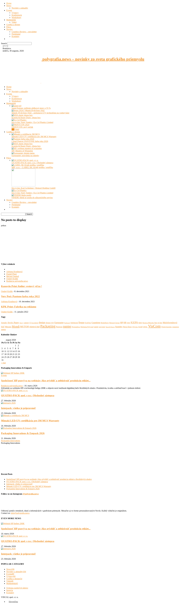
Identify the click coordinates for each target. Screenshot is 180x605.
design (42, 322)
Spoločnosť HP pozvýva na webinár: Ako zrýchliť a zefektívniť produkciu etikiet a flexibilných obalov (49, 479)
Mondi (16, 326)
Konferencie (17, 15)
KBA (140, 323)
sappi (96, 327)
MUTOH (24, 326)
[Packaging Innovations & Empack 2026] (18, 428)
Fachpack (67, 323)
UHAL (145, 327)
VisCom (154, 326)
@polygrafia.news (31, 494)
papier (67, 326)
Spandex (118, 327)
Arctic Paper (13, 322)
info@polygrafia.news (20, 513)
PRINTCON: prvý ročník (22, 127)
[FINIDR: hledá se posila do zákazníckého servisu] (21, 195)
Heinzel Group (114, 323)
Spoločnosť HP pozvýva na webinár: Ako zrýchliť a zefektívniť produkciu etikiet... (46, 380)
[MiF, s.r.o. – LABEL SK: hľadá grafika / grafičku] (28, 165)
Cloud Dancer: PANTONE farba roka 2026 (30, 141)
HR (125, 322)
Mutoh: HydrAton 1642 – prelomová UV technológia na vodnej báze (40, 113)
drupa (48, 323)
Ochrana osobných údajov (17, 588)
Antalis (4, 323)
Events (9, 10)
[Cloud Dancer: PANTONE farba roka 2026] (23, 139)
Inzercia (9, 590)
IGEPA (134, 322)
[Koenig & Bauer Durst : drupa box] (22, 115)
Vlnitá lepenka (166, 327)
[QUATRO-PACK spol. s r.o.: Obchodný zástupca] (25, 160)
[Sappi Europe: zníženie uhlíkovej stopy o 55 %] (16, 106)
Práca (8, 27)
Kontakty (15, 36)
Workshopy (16, 17)
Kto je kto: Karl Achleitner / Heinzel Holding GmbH (33, 188)
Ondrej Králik (12, 279)
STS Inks (135, 327)
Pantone (59, 327)
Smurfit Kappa (110, 327)
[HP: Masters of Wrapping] (27, 148)
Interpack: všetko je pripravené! (18, 408)
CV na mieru (33, 323)
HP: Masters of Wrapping (22, 151)
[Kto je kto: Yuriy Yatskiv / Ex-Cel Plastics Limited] (19, 120)
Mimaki (8, 327)
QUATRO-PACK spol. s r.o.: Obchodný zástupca (32, 163)
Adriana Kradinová (14, 271)
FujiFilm (88, 323)
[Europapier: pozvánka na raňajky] (23, 153)
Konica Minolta (148, 323)
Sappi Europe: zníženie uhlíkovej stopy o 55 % (31, 108)
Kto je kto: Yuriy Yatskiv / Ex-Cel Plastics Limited (32, 122)
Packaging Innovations (10, 441)
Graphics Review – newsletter (24, 32)
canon (26, 323)
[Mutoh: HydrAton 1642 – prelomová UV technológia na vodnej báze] (28, 110)
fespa (81, 322)
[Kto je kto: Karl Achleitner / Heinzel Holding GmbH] (23, 186)
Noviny (9, 29)
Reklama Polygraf (87, 327)
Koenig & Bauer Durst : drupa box (26, 117)
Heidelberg (105, 323)
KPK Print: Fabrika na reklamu (18, 306)
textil (140, 327)
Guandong (95, 322)
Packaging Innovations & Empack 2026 (23, 433)
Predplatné (16, 34)
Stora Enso (127, 327)
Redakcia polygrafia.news (17, 281)
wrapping (175, 327)
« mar (3, 363)
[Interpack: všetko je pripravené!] (8, 403)
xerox (3, 329)
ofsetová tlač (34, 327)
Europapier (59, 322)
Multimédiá (11, 20)
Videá (14, 22)
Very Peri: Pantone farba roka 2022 (20, 296)
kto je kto (158, 323)
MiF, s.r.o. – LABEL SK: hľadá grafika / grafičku (32, 167)
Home (8, 3)
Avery (21, 323)
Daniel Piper (11, 274)
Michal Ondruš (12, 276)
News (8, 5)
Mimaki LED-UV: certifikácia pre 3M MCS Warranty (34, 136)
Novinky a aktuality (20, 8)
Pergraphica (76, 327)
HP (121, 322)
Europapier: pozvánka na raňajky (25, 155)
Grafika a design (13, 24)
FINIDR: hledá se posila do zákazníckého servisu (32, 197)
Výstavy (15, 13)
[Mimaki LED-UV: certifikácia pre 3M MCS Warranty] (26, 134)
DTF (52, 323)
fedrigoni (74, 323)
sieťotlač (102, 327)
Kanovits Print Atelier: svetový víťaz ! (21, 286)
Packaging (47, 326)
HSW (128, 323)
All (13, 129)
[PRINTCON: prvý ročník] (20, 125)
